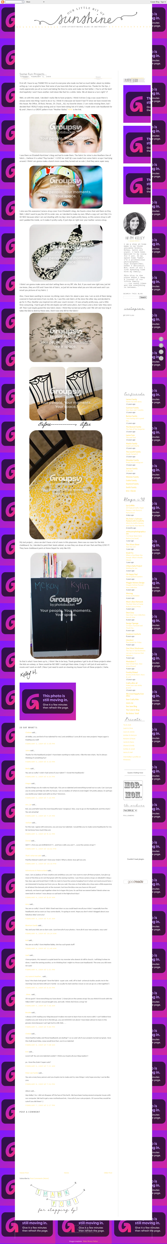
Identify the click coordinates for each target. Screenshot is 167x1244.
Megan (28, 784)
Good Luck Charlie (132, 446)
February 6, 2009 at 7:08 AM (40, 1045)
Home (66, 1173)
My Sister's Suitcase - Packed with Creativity (135, 520)
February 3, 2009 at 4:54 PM (40, 777)
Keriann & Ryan (129, 739)
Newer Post (24, 1173)
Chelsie (28, 1034)
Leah (27, 955)
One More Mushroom (135, 649)
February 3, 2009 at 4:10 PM (40, 762)
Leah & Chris (128, 728)
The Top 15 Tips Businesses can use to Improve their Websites (135, 653)
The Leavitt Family (133, 452)
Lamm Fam (130, 435)
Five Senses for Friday (133, 643)
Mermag (129, 594)
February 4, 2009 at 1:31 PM (40, 970)
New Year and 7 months (134, 410)
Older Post (108, 1173)
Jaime (27, 751)
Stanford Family (132, 484)
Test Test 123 (131, 547)
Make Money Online (90, 1241)
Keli (26, 940)
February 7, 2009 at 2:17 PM (40, 1105)
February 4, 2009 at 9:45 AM (40, 919)
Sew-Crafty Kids (132, 700)
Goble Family (131, 481)
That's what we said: (33, 856)
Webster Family (132, 477)
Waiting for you (131, 568)
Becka (27, 769)
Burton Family (131, 416)
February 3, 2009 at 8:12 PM (40, 834)
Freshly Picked (132, 673)
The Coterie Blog (132, 710)
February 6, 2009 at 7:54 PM (40, 1084)
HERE (70, 110)
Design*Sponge (132, 624)
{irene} (28, 841)
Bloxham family (31, 926)
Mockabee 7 (131, 662)
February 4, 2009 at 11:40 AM (40, 949)
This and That (131, 438)
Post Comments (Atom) (39, 1179)
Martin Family (131, 444)
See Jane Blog (131, 707)
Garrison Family (132, 408)
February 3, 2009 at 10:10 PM (40, 864)
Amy (27, 904)
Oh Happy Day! (132, 575)
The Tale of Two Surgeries (135, 429)
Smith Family (131, 488)
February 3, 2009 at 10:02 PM (40, 849)
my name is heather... (33, 977)
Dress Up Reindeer (133, 596)
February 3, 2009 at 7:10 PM (40, 798)
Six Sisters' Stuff (132, 714)
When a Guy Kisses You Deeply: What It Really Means (134, 557)
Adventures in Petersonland (36, 871)
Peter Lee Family (31, 1073)
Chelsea (28, 733)
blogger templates (75, 1241)
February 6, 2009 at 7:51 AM (40, 1066)
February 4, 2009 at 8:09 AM (40, 898)
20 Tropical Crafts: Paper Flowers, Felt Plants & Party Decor (135, 510)
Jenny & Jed (128, 752)
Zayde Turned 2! (132, 454)
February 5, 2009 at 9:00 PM (40, 1027)
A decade (129, 471)
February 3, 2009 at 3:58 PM (40, 744)
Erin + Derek (131, 491)
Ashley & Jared (129, 749)
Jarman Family (132, 469)
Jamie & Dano (128, 742)
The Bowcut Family (133, 427)
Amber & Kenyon (130, 735)
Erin (26, 1052)
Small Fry (129, 553)
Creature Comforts (133, 634)
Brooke (28, 1013)
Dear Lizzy (130, 613)
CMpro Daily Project (134, 566)
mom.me (129, 703)
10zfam (28, 823)
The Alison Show (132, 545)
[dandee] (129, 640)
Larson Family (131, 400)
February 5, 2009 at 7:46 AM (40, 1006)
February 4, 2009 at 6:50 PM (40, 988)
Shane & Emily (128, 746)
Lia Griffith (130, 506)
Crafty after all (132, 683)
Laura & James (129, 732)
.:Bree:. (28, 995)
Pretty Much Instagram (134, 463)
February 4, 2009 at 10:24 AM (40, 934)
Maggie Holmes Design (135, 583)
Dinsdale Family (132, 460)
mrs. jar (28, 805)
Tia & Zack (127, 725)
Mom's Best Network (134, 602)
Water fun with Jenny (134, 402)
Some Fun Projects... (33, 74)
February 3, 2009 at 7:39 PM (40, 816)
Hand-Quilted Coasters (134, 577)
